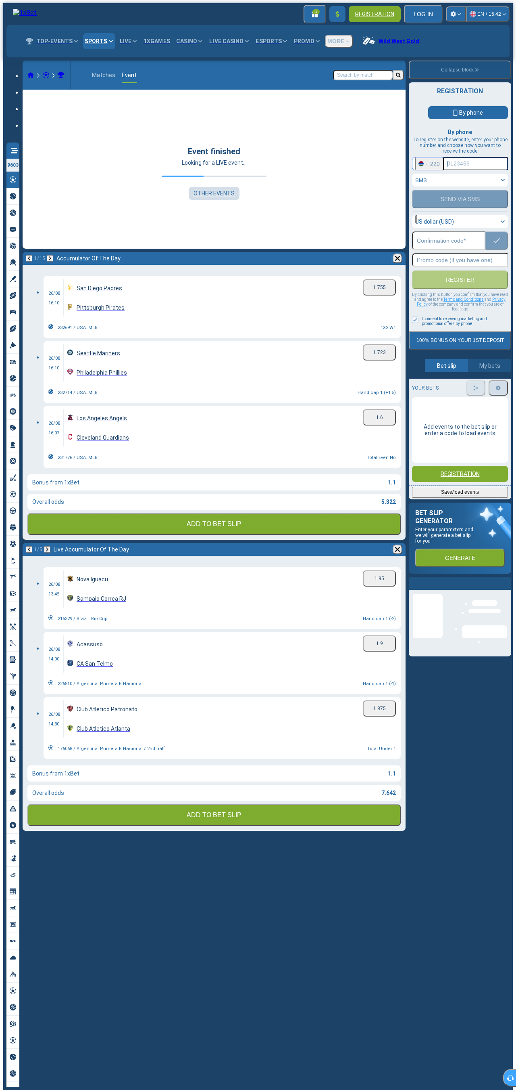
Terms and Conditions (463, 299)
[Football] (46, 75)
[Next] (50, 258)
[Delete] (397, 258)
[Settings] (456, 14)
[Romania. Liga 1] (61, 75)
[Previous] (29, 258)
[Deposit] (337, 14)
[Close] (504, 590)
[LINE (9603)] (30, 75)
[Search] (398, 75)
